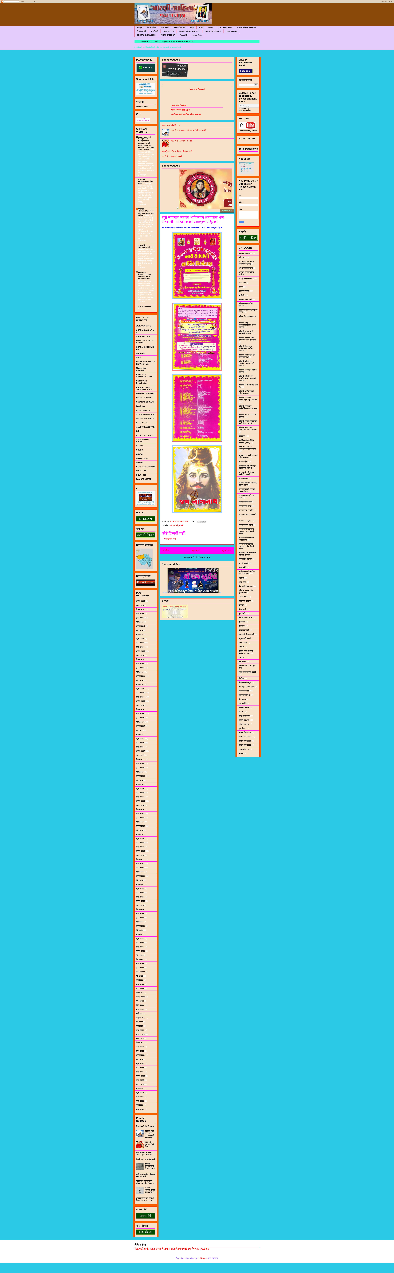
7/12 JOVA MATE (143, 326)
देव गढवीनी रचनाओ (246, 586)
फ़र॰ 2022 (140, 968)
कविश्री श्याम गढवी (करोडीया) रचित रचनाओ (248, 429)
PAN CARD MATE (143, 479)
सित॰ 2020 (140, 897)
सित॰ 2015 (140, 647)
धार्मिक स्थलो (243, 597)
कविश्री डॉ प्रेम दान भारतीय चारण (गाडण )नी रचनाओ (247, 378)
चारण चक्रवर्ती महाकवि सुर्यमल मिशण (247, 490)
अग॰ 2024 (140, 1068)
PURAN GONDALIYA (145, 394)
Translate (247, 111)
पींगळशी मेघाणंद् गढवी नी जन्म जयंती (150, 1166)
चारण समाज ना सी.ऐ (246, 510)
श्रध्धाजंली (242, 703)
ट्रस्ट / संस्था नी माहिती (225, 27)
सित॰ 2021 (140, 947)
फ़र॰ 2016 (140, 668)
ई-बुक (192, 27)
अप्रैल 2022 (140, 972)
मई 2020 (139, 880)
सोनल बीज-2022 (245, 745)
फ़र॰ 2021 (140, 918)
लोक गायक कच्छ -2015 (247, 672)
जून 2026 (139, 1105)
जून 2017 (139, 734)
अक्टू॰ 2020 (140, 901)
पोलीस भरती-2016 (245, 618)
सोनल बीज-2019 (245, 741)
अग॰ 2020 (140, 893)
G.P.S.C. (139, 450)
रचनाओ (241, 657)
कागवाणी (242, 436)
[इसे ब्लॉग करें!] (200, 522)
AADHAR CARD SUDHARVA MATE (144, 388)
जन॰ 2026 (140, 1101)
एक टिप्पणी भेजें (170, 539)
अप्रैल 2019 (140, 826)
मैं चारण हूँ (141, 180)
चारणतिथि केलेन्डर (245, 559)
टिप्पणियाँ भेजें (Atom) (201, 557)
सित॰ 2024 (140, 1072)
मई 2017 (139, 730)
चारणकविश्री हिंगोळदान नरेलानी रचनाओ (247, 554)
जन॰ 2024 (140, 1047)
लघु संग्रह (242, 661)
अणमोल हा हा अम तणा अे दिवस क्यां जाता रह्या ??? (145, 1199)
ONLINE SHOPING (144, 398)
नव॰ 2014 (140, 605)
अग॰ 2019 (140, 843)
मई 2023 (139, 1022)
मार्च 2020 (140, 872)
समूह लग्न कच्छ (244, 716)
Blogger (203, 1258)
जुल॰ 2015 (140, 639)
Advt (241, 753)
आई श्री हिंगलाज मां (246, 268)
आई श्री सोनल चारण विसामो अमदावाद (246, 263)
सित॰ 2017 (140, 747)
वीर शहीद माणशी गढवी (247, 687)
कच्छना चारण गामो (245, 299)
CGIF (138, 357)
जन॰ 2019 (140, 814)
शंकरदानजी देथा (244, 695)
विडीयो (210, 27)
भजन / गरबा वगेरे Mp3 (180, 112)
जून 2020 (139, 884)
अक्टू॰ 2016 (140, 701)
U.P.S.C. (139, 446)
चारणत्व (141, 209)
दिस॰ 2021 (140, 959)
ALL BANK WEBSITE (145, 427)
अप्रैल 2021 (140, 926)
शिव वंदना (242, 699)
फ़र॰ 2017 (140, 718)
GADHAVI (140, 353)
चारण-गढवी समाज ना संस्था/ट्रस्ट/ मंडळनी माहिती (246, 531)
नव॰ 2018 (140, 805)
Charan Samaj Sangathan (144, 138)
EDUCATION (141, 471)
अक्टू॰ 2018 (140, 801)
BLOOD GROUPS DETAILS (189, 31)
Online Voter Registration (141, 382)
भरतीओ (241, 647)
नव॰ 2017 (140, 755)
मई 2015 (139, 630)
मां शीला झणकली (144, 247)
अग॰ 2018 (140, 793)
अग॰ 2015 (140, 643)
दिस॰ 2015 (140, 659)
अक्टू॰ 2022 (140, 997)
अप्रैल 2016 (140, 676)
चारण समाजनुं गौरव (246, 521)
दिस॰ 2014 (140, 609)
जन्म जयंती (242, 567)
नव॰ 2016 (140, 705)
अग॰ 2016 (140, 693)
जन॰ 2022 (140, 963)
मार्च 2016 (140, 672)
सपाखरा (242, 712)
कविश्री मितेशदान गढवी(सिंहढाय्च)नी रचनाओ (248, 399)
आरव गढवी (243, 283)
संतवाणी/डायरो (244, 708)
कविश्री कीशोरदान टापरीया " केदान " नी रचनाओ (246, 363)
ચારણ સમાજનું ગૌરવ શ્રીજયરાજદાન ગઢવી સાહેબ (146, 213)
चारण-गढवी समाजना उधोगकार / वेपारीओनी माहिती (246, 546)
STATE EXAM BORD (145, 414)
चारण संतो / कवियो (179, 27)
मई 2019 (139, 830)
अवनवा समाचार (244, 253)
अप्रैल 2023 (140, 1018)
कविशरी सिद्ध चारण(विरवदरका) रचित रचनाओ (247, 325)
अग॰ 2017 (140, 743)
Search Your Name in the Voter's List (145, 363)
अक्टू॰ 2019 (140, 851)
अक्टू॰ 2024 (140, 1076)
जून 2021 (139, 934)
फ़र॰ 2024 (140, 1051)
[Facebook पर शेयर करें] (203, 522)
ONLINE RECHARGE (145, 419)
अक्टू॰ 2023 (140, 1034)
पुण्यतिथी (242, 613)
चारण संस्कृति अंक (245, 502)
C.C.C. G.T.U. (141, 423)
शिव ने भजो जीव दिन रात (171, 125)
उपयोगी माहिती (244, 291)
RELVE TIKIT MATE (144, 435)
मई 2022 (139, 976)
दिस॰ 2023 (140, 1043)
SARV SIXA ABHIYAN (145, 467)
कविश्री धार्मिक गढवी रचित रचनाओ (246, 392)
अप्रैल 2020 (140, 876)
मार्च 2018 (140, 772)
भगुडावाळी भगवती (245, 638)
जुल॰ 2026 (140, 1109)
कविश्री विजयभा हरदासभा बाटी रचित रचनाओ (248, 422)
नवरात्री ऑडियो (245, 601)
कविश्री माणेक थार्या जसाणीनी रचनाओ (246, 332)
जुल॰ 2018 (140, 788)
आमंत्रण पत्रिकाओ (176, 525)
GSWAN (139, 454)
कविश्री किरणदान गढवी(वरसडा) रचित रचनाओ (246, 348)
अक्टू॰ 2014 (140, 601)
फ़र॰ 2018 (140, 768)
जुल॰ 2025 (140, 1092)
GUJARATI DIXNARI (145, 402)
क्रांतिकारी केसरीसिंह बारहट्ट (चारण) (246, 441)
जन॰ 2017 (140, 713)
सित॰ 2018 (140, 797)
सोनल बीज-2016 (245, 732)
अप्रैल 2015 (140, 626)
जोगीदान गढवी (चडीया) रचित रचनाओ (247, 572)
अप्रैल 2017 (140, 726)
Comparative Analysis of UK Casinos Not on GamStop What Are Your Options (146, 145)
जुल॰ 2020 (140, 888)
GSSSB (139, 462)
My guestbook (142, 106)
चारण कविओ (243, 479)
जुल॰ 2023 (140, 1030)
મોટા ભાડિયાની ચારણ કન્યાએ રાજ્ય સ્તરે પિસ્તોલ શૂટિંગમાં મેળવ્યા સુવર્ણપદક (171, 1248)
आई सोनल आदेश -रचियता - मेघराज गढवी (177, 151)
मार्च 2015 (140, 622)
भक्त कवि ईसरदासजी (246, 634)
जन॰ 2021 (140, 913)
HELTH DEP (141, 475)
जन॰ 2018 (140, 764)
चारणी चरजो (243, 563)
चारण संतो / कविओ (178, 107)
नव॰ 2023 (140, 1038)
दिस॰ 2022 (140, 1005)
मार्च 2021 (140, 922)
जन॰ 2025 (140, 1080)
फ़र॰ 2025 (140, 1084)
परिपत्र (241, 605)
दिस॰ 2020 (140, 909)
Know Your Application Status (144, 375)
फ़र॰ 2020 (140, 868)
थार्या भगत (242, 582)
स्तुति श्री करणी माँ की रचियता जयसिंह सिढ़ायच (145, 1182)
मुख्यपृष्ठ (139, 27)
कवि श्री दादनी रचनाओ (247, 316)
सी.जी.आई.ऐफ (244, 720)
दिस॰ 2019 (140, 859)
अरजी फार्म (154, 31)
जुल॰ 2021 (140, 938)
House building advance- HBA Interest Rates (144, 276)
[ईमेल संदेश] (193, 521)
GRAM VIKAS (142, 458)
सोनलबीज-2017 (245, 749)
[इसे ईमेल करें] (198, 522)
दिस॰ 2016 (140, 709)
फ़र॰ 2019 (140, 818)
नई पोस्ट (166, 550)
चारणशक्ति (142, 245)
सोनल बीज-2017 (245, 737)
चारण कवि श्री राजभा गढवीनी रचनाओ (246, 473)
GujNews (142, 272)
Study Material (231, 31)
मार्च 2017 (140, 722)
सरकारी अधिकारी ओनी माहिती (246, 27)
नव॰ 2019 (140, 855)
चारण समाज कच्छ (245, 506)
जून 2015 (139, 634)
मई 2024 (139, 1059)
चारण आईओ (165, 27)
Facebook (140, 406)
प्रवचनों (242, 626)
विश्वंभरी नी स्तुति (245, 682)
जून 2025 (139, 1088)
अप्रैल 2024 (140, 1055)
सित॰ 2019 (140, 847)
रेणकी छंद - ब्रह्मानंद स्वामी (172, 156)
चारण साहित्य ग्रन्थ (246, 525)
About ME (183, 35)
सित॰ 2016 (140, 697)
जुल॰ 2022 (140, 984)
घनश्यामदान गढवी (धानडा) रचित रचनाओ (248, 456)
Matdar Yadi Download (141, 369)
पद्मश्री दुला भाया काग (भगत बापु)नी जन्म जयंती (188, 130)
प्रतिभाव (242, 622)
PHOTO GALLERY (168, 35)
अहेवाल (241, 257)
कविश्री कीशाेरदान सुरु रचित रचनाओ (247, 356)
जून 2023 (139, 1026)
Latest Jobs (197, 35)
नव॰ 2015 (140, 655)
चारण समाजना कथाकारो (247, 514)
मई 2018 (139, 780)
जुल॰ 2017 (140, 739)
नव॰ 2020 (140, 905)
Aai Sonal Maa (144, 306)
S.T (137, 431)
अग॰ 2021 (140, 943)
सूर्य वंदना (242, 728)
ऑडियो (201, 27)
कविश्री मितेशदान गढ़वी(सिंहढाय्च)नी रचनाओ (248, 407)
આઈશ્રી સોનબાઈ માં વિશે (181, 141)
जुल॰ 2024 (140, 1063)
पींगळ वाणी (242, 609)
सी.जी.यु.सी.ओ (244, 724)
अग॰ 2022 (140, 988)
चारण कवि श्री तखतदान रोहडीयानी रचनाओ (247, 467)
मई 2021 (139, 930)
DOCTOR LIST (168, 31)
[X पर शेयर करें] (201, 522)
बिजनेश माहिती (141, 31)
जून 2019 (139, 834)
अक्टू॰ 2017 (140, 751)
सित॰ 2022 (140, 993)
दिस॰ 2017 (140, 759)
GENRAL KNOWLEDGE (146, 35)
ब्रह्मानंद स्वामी (244, 630)
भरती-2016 (243, 643)
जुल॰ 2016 (140, 689)
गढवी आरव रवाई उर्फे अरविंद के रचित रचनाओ (247, 448)
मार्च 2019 (140, 822)
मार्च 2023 (140, 1013)
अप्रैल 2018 (140, 776)
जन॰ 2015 (140, 614)
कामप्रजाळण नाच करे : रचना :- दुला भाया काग (144, 1154)
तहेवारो (241, 578)
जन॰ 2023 (140, 1009)
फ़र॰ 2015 (140, 618)
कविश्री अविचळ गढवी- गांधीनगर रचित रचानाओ (247, 339)
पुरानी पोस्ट (227, 550)
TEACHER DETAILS (213, 31)
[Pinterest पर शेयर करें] (205, 522)
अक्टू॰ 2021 (140, 951)
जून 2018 (139, 784)
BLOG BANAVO (143, 410)
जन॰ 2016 (140, 664)
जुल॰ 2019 (140, 838)
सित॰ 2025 (140, 1097)
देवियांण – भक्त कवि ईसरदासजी (246, 591)
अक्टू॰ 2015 (140, 651)
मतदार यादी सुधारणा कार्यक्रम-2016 (246, 652)
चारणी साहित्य (151, 27)
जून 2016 (139, 684)
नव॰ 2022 (140, 1001)
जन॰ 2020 (140, 863)
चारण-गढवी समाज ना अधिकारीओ (246, 539)
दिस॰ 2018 (140, 809)
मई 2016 (139, 680)
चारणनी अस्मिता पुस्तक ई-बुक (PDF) (150, 1190)
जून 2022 (139, 980)
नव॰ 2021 (140, 955)
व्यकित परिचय (244, 691)
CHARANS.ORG (143, 336)
